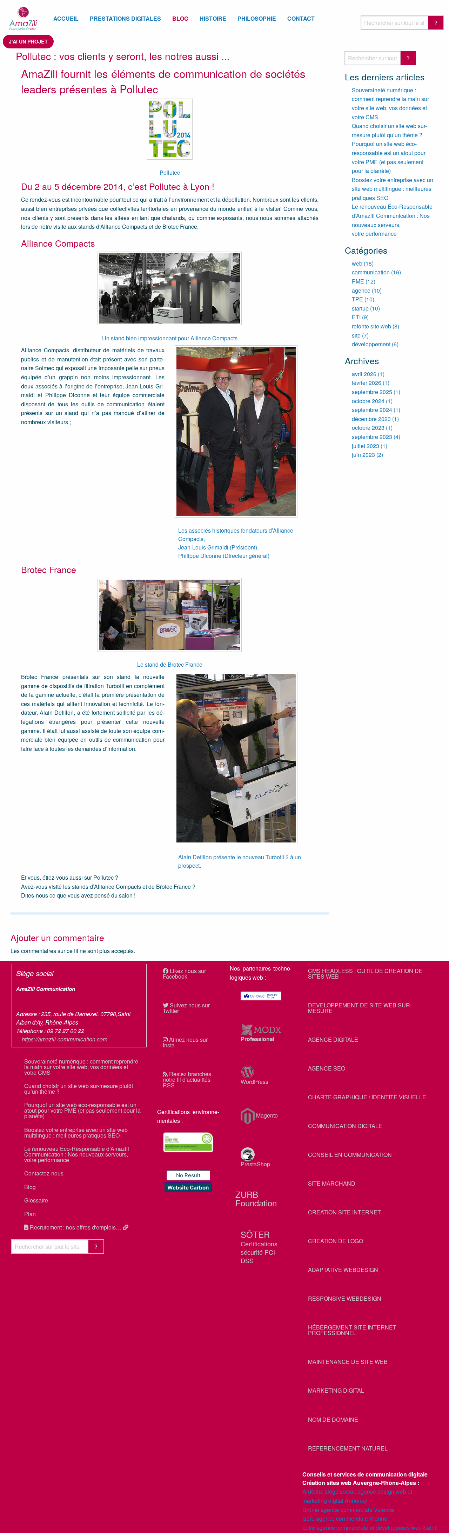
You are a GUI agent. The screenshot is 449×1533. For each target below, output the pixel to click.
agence (361, 290)
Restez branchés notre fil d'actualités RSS (187, 1079)
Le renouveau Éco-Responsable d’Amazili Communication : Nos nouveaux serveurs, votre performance (76, 1154)
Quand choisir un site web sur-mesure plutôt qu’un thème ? (78, 1088)
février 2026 (366, 383)
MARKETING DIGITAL (336, 1390)
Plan (30, 1214)
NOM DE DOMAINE (333, 1419)
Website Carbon (188, 1187)
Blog (30, 1187)
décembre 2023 (371, 419)
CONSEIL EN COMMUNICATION (350, 1155)
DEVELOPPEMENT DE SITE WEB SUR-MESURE (360, 1008)
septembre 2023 (372, 437)
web (357, 263)
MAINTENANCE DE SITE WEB (348, 1362)
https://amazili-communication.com (64, 1039)
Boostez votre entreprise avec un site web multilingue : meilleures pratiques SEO (392, 189)
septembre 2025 (372, 392)
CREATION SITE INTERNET (344, 1212)
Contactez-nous (43, 1173)
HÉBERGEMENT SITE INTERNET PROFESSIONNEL (352, 1330)
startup (360, 308)
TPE (357, 299)
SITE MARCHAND (331, 1183)
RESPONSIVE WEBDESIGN (344, 1298)
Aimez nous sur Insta (185, 1042)
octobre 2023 (368, 428)
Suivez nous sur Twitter (186, 1008)
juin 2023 (363, 455)
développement (371, 344)
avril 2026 (364, 374)
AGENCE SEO (326, 1068)
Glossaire (36, 1200)
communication (371, 272)
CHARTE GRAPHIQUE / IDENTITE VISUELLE (367, 1097)
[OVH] (261, 996)
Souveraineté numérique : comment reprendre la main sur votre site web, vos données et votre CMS (81, 1067)
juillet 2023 (365, 446)
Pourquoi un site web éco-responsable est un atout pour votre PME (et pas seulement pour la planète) (82, 1110)
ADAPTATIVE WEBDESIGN (343, 1270)
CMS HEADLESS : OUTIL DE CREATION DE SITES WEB (365, 973)
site (356, 335)
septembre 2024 (372, 410)
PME (358, 281)
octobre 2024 (368, 401)
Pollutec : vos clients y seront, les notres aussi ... (123, 56)
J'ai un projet (28, 41)
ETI (356, 317)
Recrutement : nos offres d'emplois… (75, 1227)
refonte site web (371, 326)
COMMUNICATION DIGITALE (345, 1126)
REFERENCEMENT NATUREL (348, 1448)
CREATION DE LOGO (335, 1241)
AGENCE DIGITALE (333, 1039)
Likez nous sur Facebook (184, 973)
